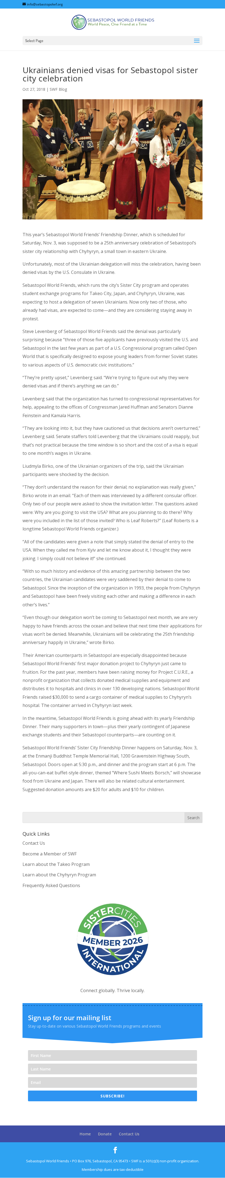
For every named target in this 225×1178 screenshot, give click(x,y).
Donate (105, 1133)
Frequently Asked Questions (51, 885)
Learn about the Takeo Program (56, 864)
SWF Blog (58, 89)
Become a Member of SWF (49, 854)
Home (85, 1133)
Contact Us (33, 843)
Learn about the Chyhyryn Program (59, 875)
